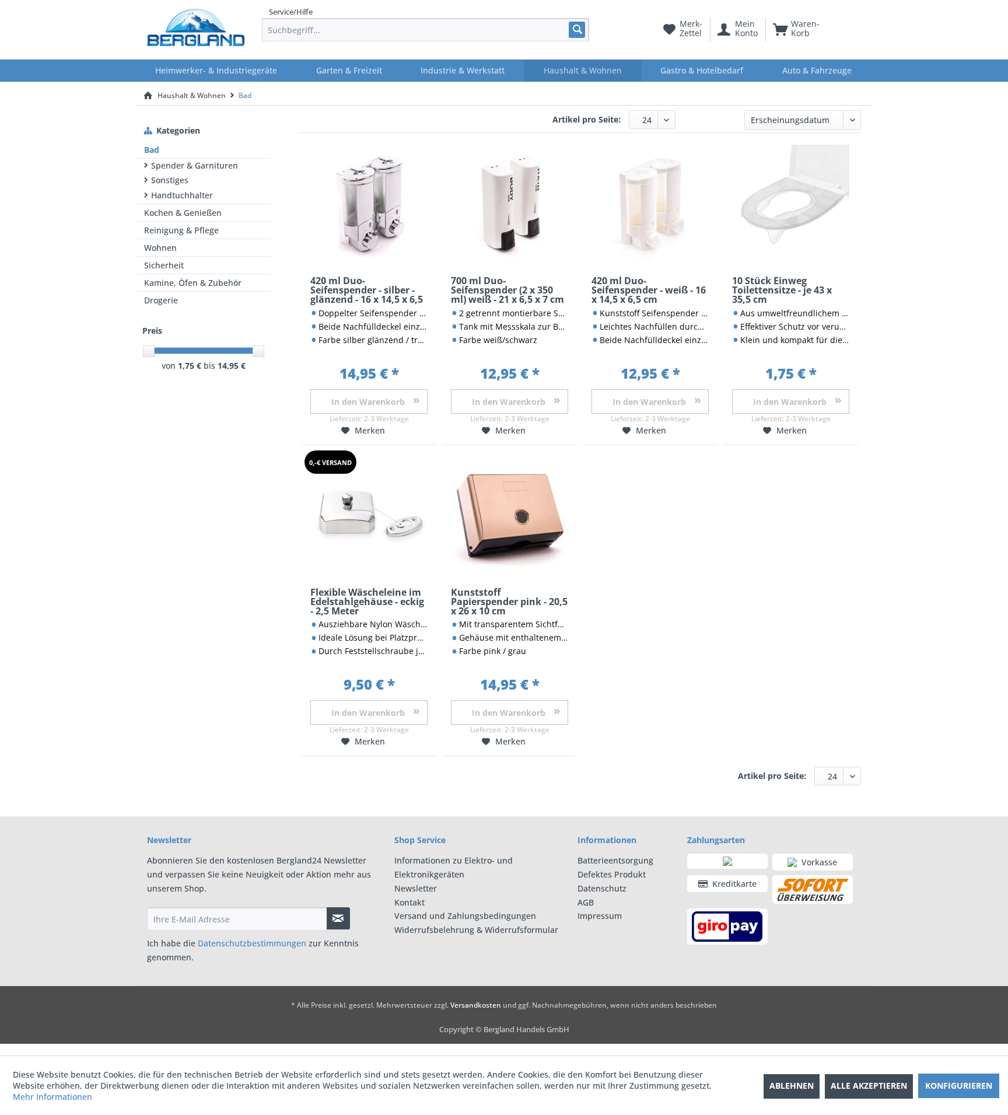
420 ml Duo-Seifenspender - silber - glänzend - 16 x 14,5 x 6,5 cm (366, 290)
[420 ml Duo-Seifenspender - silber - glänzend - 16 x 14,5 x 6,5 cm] (369, 203)
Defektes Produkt (612, 874)
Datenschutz (602, 888)
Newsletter (415, 888)
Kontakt (409, 902)
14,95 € (232, 365)
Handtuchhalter (182, 195)
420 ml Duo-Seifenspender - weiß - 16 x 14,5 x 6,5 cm (649, 290)
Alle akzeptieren (869, 1085)
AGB (586, 902)
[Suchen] (576, 29)
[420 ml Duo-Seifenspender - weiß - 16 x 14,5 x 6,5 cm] (650, 203)
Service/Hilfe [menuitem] (291, 11)
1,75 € (191, 365)
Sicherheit (164, 265)
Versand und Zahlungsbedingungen (465, 915)
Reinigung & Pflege (181, 230)
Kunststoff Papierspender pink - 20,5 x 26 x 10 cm (509, 602)
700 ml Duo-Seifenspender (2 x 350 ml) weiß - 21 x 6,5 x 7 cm (507, 290)
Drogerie (161, 300)
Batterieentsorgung (615, 860)
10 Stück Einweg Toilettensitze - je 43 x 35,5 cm (782, 290)
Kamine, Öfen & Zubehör (193, 282)
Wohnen (160, 247)
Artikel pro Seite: (586, 119)
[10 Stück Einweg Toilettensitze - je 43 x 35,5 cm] (790, 203)
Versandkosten (475, 1005)
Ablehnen (791, 1085)
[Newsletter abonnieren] (338, 918)
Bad (151, 149)
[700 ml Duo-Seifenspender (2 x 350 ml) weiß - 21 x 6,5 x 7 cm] (509, 203)
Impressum (600, 915)
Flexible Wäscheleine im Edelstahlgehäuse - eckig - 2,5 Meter (367, 602)
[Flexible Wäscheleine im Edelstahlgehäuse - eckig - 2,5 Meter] (369, 514)
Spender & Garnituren (194, 165)
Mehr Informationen (52, 1096)
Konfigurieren (958, 1085)
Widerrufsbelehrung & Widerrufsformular (476, 929)
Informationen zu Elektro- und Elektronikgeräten (453, 867)
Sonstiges (169, 180)
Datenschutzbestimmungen (252, 943)
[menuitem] (425, 29)
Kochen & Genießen (183, 212)
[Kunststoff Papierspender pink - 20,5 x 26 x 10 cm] (509, 514)
